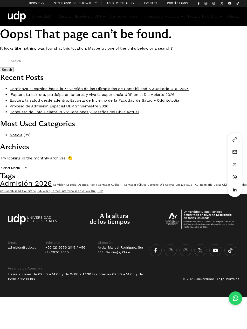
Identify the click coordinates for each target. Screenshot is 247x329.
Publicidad (43, 191)
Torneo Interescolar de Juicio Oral (73, 191)
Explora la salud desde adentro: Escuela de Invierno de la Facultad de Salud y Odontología (94, 100)
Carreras (64, 16)
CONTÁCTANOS (177, 3)
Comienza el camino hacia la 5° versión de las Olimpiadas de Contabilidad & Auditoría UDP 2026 (99, 88)
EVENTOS (151, 3)
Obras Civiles (222, 184)
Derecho (153, 184)
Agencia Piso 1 (87, 184)
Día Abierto (167, 184)
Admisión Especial (65, 184)
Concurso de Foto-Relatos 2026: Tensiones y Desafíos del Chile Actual (74, 112)
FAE (196, 184)
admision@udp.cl (22, 247)
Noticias (232, 16)
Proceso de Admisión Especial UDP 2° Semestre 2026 (59, 106)
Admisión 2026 (26, 183)
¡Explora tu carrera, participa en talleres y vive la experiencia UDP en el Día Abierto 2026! (92, 94)
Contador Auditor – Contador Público (122, 184)
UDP (100, 191)
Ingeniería (205, 184)
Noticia (16, 135)
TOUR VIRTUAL (119, 3)
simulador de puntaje (74, 3)
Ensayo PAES (184, 184)
